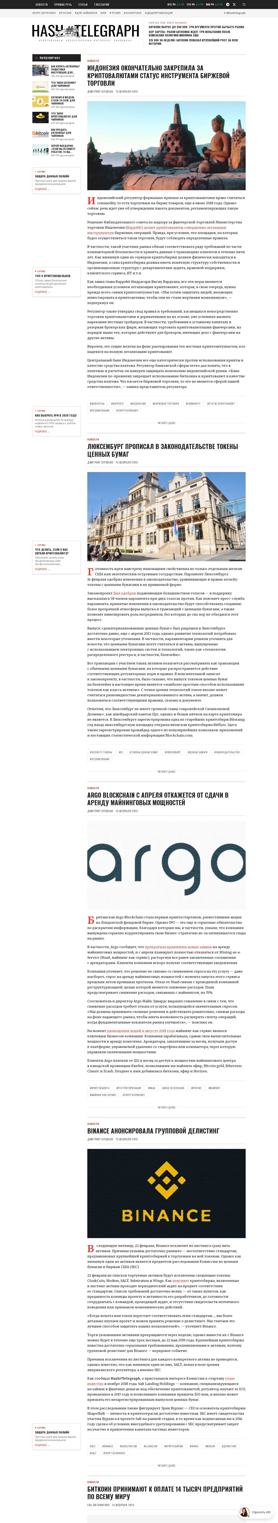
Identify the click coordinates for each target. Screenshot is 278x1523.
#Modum (210, 1446)
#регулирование (99, 410)
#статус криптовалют (221, 403)
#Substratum (128, 1446)
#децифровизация (159, 13)
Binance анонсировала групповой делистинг (153, 1130)
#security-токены (101, 752)
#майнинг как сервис (103, 1095)
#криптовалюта (100, 1088)
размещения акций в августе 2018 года (141, 1031)
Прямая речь (63, 4)
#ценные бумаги (197, 752)
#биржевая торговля (166, 403)
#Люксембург (173, 752)
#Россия (65, 13)
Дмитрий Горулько (100, 91)
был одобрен (124, 593)
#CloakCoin (151, 1446)
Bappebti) (135, 227)
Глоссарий (101, 4)
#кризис (196, 1088)
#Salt (93, 1453)
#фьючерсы (97, 403)
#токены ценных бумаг (144, 752)
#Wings (194, 1446)
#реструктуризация (129, 1088)
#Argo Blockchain (173, 1088)
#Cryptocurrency (127, 410)
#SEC (92, 1446)
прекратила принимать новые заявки (178, 947)
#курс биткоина (44, 13)
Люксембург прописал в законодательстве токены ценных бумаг (162, 450)
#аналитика (133, 13)
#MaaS (151, 1088)
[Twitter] (234, 4)
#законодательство (227, 752)
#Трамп (114, 13)
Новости (42, 4)
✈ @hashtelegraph (235, 13)
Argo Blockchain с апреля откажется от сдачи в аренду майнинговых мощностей (158, 798)
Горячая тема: (168, 22)
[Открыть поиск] (244, 4)
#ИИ (103, 13)
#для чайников (86, 13)
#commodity (193, 403)
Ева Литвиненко (98, 1505)
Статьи (83, 4)
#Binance (107, 1446)
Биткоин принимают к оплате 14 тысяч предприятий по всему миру (165, 1492)
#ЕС (121, 752)
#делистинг (229, 1446)
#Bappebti (117, 403)
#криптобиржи (173, 1446)
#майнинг (214, 1088)
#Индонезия (138, 403)
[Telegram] (227, 4)
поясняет (181, 1281)
